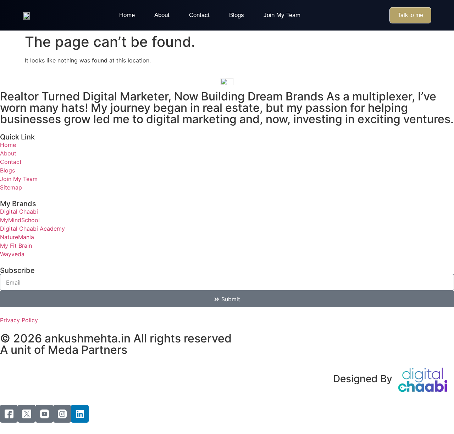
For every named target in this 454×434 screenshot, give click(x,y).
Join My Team (282, 15)
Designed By (362, 379)
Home (127, 15)
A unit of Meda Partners (63, 350)
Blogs (236, 15)
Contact (199, 15)
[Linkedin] (80, 414)
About (162, 15)
